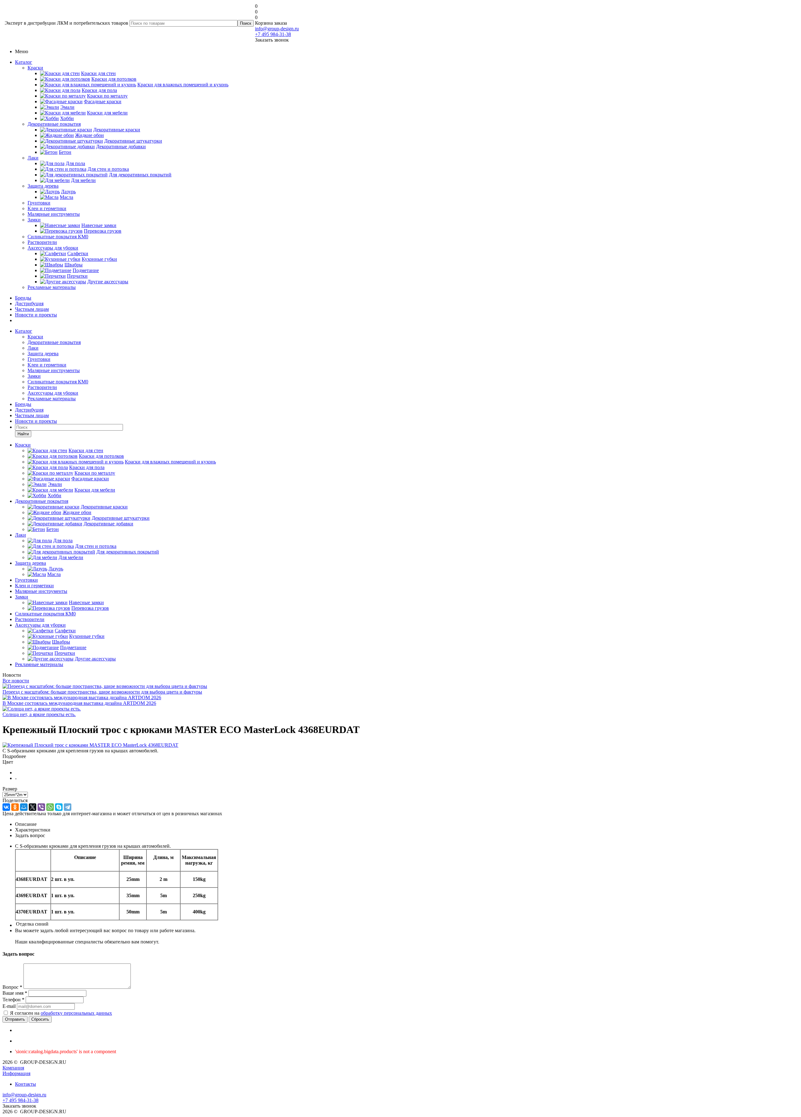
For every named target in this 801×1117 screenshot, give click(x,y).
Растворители (42, 242)
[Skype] (59, 807)
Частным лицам (32, 309)
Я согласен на (61, 1013)
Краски (35, 67)
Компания (13, 1067)
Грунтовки (39, 202)
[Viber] (41, 807)
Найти (23, 434)
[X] (32, 807)
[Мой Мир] (24, 807)
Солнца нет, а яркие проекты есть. (39, 714)
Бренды (23, 298)
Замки (34, 219)
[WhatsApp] (50, 807)
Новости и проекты (36, 314)
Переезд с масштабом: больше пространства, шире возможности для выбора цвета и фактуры (102, 692)
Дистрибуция (29, 303)
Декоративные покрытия (54, 124)
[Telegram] (67, 807)
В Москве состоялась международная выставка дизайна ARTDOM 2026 (79, 703)
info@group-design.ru (277, 28)
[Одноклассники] (15, 807)
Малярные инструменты (54, 214)
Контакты (25, 1084)
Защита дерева (43, 186)
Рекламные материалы (52, 287)
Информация (16, 1073)
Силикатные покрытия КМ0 (58, 236)
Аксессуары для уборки (53, 247)
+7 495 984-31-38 (273, 34)
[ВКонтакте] (6, 807)
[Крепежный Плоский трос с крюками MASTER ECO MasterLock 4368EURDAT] (90, 745)
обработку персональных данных (76, 1013)
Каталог (23, 62)
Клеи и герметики (47, 208)
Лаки (33, 157)
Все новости (16, 680)
